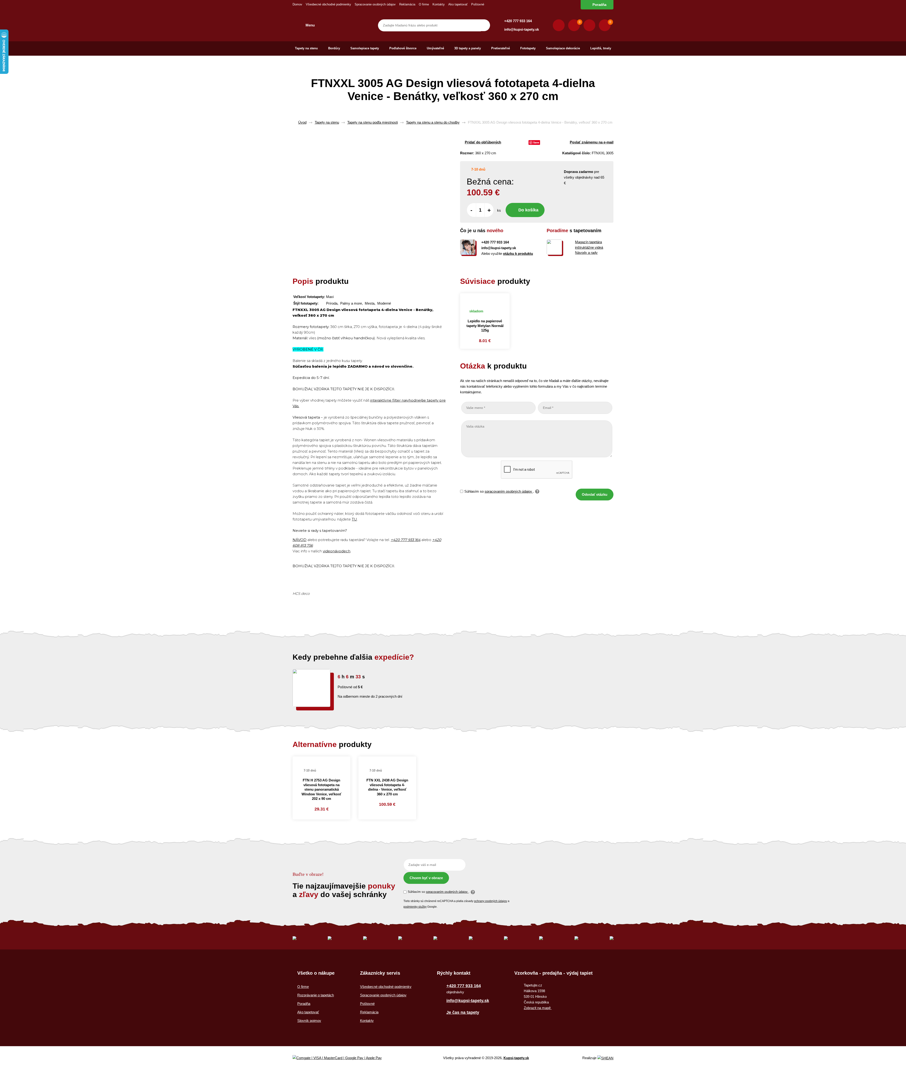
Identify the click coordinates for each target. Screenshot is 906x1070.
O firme (424, 4)
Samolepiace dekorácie (563, 48)
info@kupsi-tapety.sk (521, 29)
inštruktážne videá (589, 247)
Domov (297, 4)
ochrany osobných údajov (490, 901)
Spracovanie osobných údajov (375, 4)
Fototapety (528, 48)
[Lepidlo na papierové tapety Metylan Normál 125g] (485, 298)
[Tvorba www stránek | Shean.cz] (605, 1058)
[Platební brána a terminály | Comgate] (341, 1058)
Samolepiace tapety (364, 48)
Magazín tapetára (588, 242)
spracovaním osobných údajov (509, 491)
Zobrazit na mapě (538, 1008)
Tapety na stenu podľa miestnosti (372, 122)
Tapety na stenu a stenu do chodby (433, 122)
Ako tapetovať (458, 4)
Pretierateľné (500, 48)
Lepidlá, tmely (600, 48)
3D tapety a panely (467, 48)
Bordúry (334, 48)
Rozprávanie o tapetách (315, 995)
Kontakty (438, 4)
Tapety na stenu (306, 48)
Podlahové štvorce (402, 48)
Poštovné (477, 4)
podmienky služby (415, 906)
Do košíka (528, 210)
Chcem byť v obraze (426, 878)
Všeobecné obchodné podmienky (328, 4)
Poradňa (599, 5)
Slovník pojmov (309, 1021)
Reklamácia (407, 4)
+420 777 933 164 (518, 21)
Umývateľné (435, 48)
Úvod (302, 122)
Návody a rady (586, 253)
